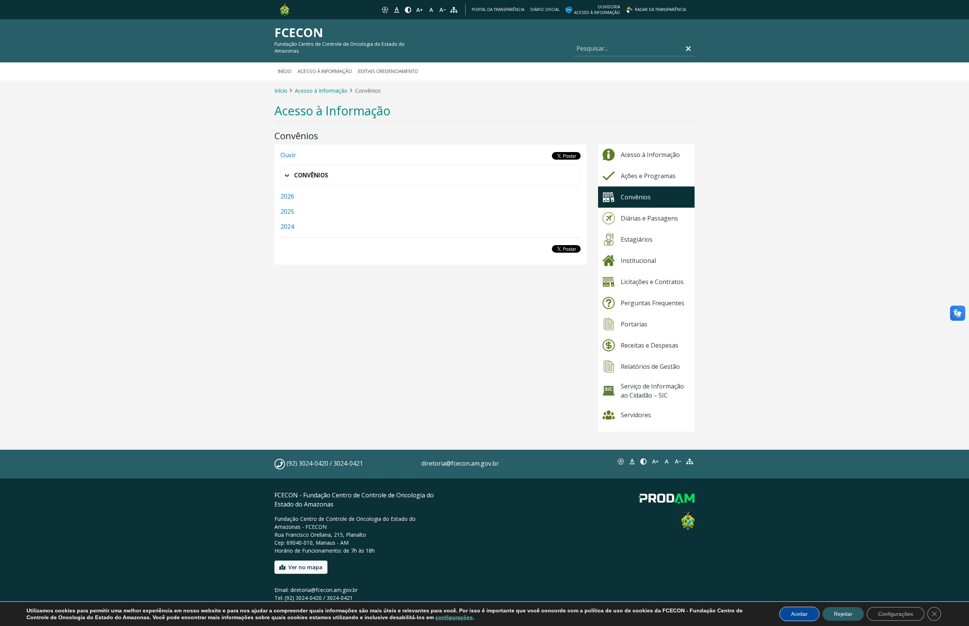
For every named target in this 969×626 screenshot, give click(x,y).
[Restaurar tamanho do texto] (431, 10)
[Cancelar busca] (688, 48)
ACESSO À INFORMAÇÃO (325, 71)
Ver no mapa (305, 567)
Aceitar (799, 614)
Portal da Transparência (498, 9)
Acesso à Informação (321, 90)
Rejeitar (843, 614)
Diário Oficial (544, 9)
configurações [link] (454, 617)
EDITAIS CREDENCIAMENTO (388, 71)
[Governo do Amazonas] (284, 9)
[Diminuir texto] (442, 10)
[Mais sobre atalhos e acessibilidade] (620, 461)
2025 (287, 211)
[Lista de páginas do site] (690, 461)
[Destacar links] (396, 10)
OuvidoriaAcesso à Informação (597, 9)
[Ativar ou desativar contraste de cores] (408, 10)
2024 (287, 226)
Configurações (895, 614)
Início (284, 71)
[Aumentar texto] (419, 10)
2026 (287, 196)
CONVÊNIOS (311, 175)
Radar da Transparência (660, 9)
